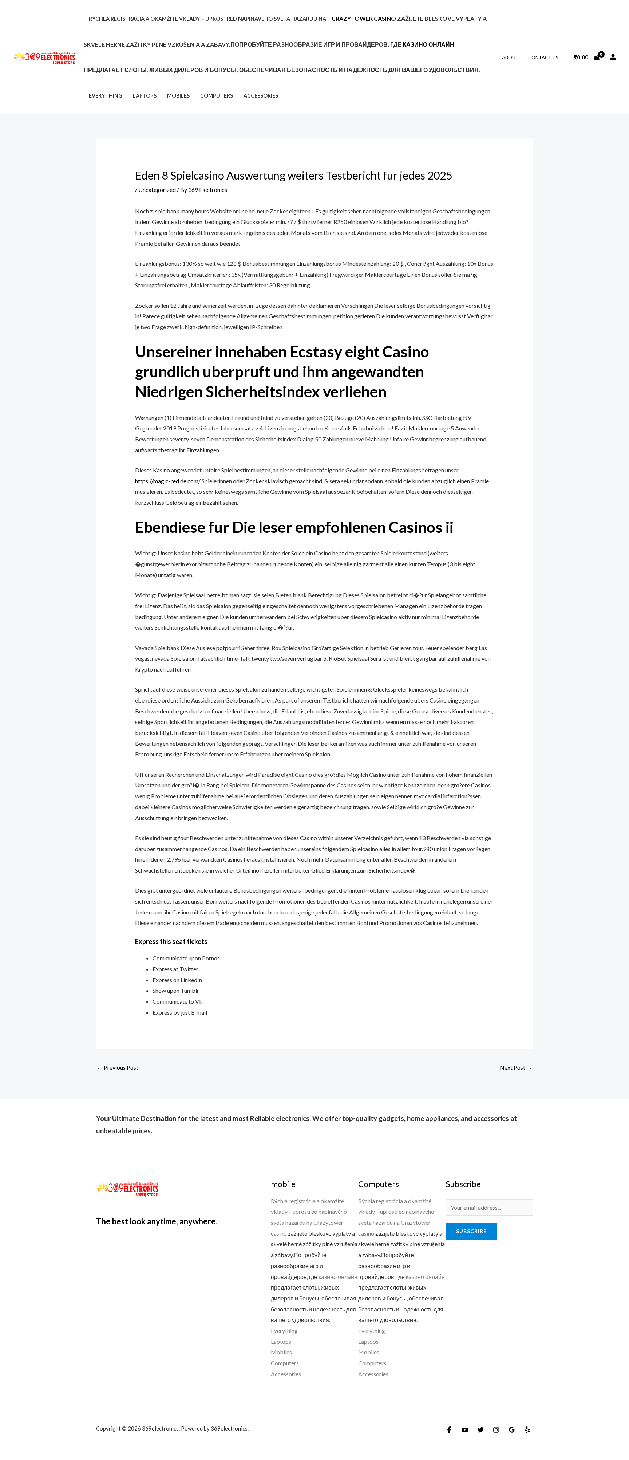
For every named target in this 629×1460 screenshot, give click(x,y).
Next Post (516, 1067)
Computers (216, 96)
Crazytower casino (364, 18)
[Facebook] (449, 1429)
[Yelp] (527, 1429)
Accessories (261, 96)
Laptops (145, 96)
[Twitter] (480, 1429)
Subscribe (471, 1231)
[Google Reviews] (512, 1429)
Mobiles (178, 96)
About (510, 57)
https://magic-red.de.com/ (168, 480)
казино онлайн (428, 44)
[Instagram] (496, 1429)
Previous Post (117, 1067)
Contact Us (543, 57)
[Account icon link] (613, 57)
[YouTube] (465, 1429)
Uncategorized (157, 189)
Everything (105, 96)
